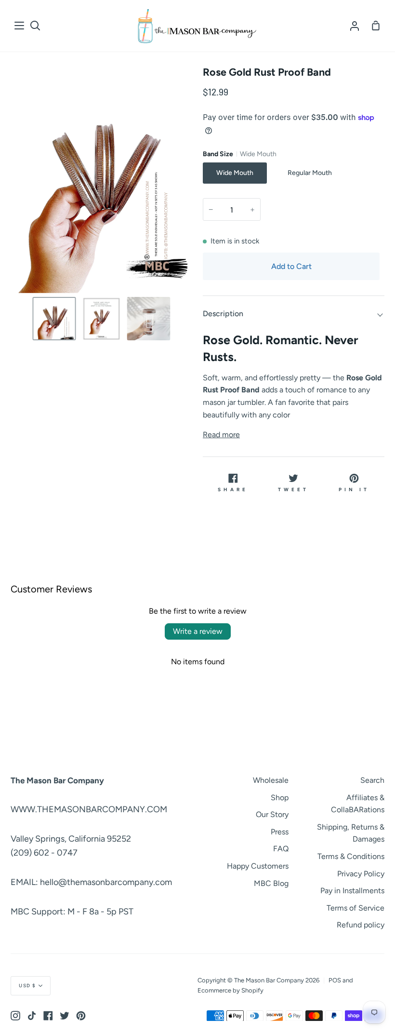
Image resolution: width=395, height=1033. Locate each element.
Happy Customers (258, 866)
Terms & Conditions (350, 856)
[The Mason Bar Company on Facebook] (48, 1015)
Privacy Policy (360, 873)
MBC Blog (271, 883)
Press (280, 831)
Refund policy (360, 924)
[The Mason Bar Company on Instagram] (15, 1015)
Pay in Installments (352, 890)
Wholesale (271, 780)
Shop (280, 797)
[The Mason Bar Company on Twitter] (64, 1015)
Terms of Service (355, 907)
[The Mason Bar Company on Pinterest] (81, 1015)
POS (335, 980)
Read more (221, 434)
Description (223, 313)
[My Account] (354, 26)
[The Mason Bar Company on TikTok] (32, 1015)
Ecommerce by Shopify (230, 990)
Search (372, 780)
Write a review (198, 631)
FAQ (281, 848)
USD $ (27, 985)
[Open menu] (19, 25)
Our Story (272, 814)
